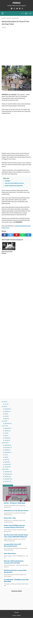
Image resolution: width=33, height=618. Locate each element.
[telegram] (28, 234)
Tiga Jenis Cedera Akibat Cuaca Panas (14, 183)
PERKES (16, 3)
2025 (5, 401)
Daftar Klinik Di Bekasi (10, 553)
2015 (6, 469)
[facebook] (5, 234)
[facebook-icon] (11, 8)
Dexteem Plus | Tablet (10, 518)
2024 (5, 406)
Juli (6, 433)
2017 (5, 425)
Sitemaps (16, 612)
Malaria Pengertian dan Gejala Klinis (14, 185)
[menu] (3, 13)
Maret (7, 418)
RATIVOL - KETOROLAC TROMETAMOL (14, 503)
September (8, 423)
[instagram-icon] (14, 8)
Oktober (7, 450)
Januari (7, 440)
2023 (5, 421)
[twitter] (11, 234)
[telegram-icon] (19, 8)
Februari (7, 438)
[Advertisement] (16, 47)
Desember (8, 409)
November (8, 447)
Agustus (7, 411)
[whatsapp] (22, 234)
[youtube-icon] (17, 8)
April (7, 416)
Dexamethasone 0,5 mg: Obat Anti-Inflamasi (16, 510)
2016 (6, 442)
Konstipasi (7, 180)
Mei (6, 413)
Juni (6, 404)
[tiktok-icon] (22, 8)
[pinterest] (16, 234)
